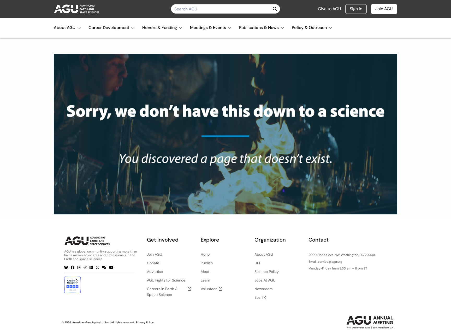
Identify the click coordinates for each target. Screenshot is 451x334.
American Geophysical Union (90, 322)
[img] (275, 9)
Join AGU (384, 8)
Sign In (356, 8)
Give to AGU (329, 8)
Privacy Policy (145, 322)
